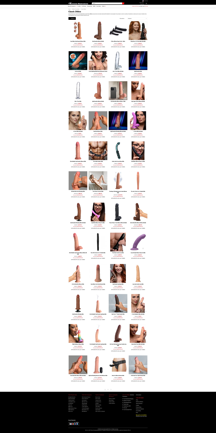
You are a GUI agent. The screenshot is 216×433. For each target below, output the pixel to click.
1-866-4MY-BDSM (139, 397)
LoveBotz (97, 403)
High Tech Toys (84, 401)
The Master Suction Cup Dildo (118, 252)
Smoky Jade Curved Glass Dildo (118, 161)
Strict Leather (97, 398)
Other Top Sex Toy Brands (100, 411)
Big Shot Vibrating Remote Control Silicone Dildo (98, 375)
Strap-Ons (70, 404)
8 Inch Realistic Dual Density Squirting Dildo (98, 314)
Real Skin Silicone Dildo (98, 131)
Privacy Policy (138, 407)
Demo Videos (111, 400)
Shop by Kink (89, 6)
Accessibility (138, 410)
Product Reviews (112, 403)
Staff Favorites (84, 404)
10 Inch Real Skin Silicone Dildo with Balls (138, 222)
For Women (84, 6)
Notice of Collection (140, 408)
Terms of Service (139, 403)
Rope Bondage (84, 403)
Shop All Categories (71, 6)
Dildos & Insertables (75, 9)
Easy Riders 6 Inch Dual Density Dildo (98, 284)
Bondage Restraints (71, 397)
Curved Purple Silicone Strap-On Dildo (138, 252)
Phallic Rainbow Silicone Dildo (78, 344)
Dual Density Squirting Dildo (118, 284)
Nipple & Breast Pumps (72, 408)
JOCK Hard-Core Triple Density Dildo (138, 375)
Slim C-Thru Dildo (78, 101)
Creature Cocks (98, 400)
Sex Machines (70, 403)
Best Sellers (99, 6)
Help (147, 0)
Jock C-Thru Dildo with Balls (118, 71)
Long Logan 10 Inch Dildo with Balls (138, 101)
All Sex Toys (70, 411)
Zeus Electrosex (98, 401)
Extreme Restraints (104, 429)
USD (143, 1)
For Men (79, 6)
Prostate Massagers (85, 408)
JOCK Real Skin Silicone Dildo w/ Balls (118, 101)
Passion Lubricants (98, 408)
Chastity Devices (71, 400)
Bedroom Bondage (71, 398)
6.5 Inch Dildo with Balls (78, 131)
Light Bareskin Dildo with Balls (98, 101)
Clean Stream (97, 409)
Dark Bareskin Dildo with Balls (98, 41)
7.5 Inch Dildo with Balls (138, 131)
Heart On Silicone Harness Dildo (118, 375)
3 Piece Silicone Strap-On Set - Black (118, 41)
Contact (137, 405)
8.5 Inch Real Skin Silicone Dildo (78, 284)
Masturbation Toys (85, 409)
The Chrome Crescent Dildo (98, 191)
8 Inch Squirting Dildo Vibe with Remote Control (98, 71)
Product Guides (111, 401)
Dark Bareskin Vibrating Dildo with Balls (78, 222)
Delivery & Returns (139, 401)
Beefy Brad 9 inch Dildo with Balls (138, 344)
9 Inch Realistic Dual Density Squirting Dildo (98, 344)
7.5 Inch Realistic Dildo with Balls (138, 314)
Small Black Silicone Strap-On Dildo (138, 161)
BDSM (94, 6)
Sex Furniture (84, 400)
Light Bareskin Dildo (138, 71)
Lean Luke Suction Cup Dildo (138, 284)
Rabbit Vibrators (71, 409)
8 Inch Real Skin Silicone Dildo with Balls (78, 375)
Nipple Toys (70, 406)
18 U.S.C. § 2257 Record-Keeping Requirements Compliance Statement (97, 430)
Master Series (97, 397)
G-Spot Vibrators (85, 406)
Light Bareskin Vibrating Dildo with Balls (118, 131)
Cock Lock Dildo (78, 71)
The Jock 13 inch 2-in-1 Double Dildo (138, 191)
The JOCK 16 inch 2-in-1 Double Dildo (98, 252)
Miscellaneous (84, 411)
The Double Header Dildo (98, 161)
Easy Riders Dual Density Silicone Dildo (77, 41)
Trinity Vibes (97, 406)
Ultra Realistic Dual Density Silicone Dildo (78, 161)
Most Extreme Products (86, 397)
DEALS (103, 6)
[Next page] (111, 389)
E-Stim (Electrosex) (71, 401)
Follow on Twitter (112, 398)
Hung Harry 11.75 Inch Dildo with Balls (138, 41)
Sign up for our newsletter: (141, 415)
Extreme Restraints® (114, 430)
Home (69, 9)
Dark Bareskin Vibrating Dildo (78, 314)
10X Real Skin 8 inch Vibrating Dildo (78, 191)
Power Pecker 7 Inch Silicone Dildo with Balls (118, 222)
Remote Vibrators (85, 398)
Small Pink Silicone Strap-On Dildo (98, 222)
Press (137, 412)
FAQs (137, 399)
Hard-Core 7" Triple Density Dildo (118, 314)
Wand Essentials (98, 404)
